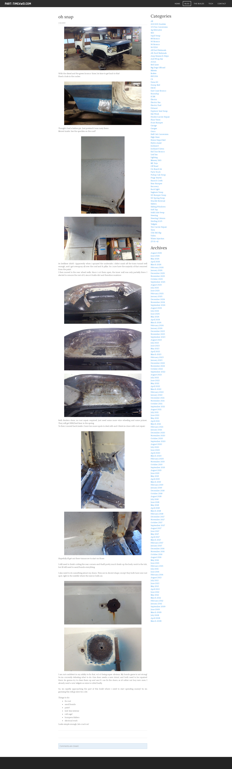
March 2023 (156, 354)
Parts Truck (155, 172)
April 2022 (155, 386)
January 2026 (156, 270)
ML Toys (154, 163)
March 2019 (156, 482)
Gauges (154, 128)
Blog (187, 3)
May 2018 (155, 505)
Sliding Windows (158, 207)
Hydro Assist (156, 143)
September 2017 (158, 525)
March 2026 (156, 264)
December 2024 (158, 299)
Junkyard (155, 146)
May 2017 (155, 534)
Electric (154, 99)
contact (222, 3)
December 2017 (157, 517)
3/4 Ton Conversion (159, 27)
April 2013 (155, 589)
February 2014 (157, 575)
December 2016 (157, 549)
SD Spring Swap (158, 198)
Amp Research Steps (160, 56)
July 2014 (154, 569)
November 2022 (158, 366)
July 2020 (155, 447)
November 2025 (158, 276)
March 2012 (156, 598)
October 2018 (156, 493)
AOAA (153, 62)
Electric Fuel (156, 105)
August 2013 (156, 578)
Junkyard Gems (157, 149)
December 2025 (158, 273)
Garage (154, 126)
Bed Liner (155, 65)
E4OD (153, 88)
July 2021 (155, 412)
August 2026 (156, 253)
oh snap (65, 16)
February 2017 (157, 543)
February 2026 (157, 267)
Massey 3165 (156, 160)
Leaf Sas (154, 154)
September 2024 (158, 305)
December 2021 (157, 398)
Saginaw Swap (157, 192)
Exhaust (154, 108)
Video (153, 236)
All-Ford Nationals (159, 53)
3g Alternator (156, 30)
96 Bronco (155, 44)
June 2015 (155, 563)
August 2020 (156, 444)
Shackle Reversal (158, 201)
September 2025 (158, 282)
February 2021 (157, 427)
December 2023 (158, 331)
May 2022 (155, 383)
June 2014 (155, 572)
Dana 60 (154, 82)
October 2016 (156, 554)
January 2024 (156, 328)
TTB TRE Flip (156, 233)
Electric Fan (156, 102)
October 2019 (156, 464)
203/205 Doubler (158, 24)
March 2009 (156, 612)
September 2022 (158, 372)
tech (211, 3)
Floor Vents (155, 120)
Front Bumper (157, 123)
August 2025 (156, 285)
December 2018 (157, 491)
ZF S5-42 (155, 241)
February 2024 (157, 325)
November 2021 (158, 401)
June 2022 (155, 380)
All (152, 21)
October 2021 (156, 404)
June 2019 (155, 473)
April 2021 (155, 421)
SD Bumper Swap (158, 195)
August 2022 (156, 375)
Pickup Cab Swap (158, 175)
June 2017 (155, 531)
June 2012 (155, 592)
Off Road (154, 166)
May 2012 (155, 595)
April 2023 (155, 351)
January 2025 (156, 296)
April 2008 (155, 618)
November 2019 (158, 462)
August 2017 (156, 528)
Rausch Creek (157, 181)
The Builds (199, 3)
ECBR (153, 97)
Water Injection (157, 239)
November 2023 (158, 334)
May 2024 (155, 317)
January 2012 (156, 604)
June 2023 (155, 346)
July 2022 (155, 378)
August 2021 (156, 409)
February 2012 (157, 601)
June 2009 (155, 609)
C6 (152, 79)
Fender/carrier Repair (160, 117)
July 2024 (155, 311)
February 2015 (157, 566)
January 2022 (156, 395)
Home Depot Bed (158, 140)
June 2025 (155, 291)
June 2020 (155, 450)
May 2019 (155, 476)
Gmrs (153, 131)
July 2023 (155, 343)
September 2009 (158, 606)
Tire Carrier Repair (159, 227)
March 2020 (156, 456)
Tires (153, 230)
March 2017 (156, 540)
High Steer (155, 137)
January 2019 (156, 488)
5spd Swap (155, 36)
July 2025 (155, 288)
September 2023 (158, 337)
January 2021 (156, 430)
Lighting (154, 157)
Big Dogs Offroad (158, 68)
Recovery (155, 186)
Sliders (154, 204)
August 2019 (156, 470)
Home (177, 3)
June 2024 (155, 314)
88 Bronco (155, 39)
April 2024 (155, 320)
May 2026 (155, 259)
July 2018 (155, 499)
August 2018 (156, 496)
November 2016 (158, 551)
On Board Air (156, 169)
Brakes (153, 73)
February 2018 (157, 514)
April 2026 (155, 262)
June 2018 (155, 502)
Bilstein (154, 70)
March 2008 (156, 621)
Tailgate (154, 224)
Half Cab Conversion (159, 134)
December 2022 (158, 363)
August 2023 (156, 340)
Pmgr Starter (156, 178)
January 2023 (156, 360)
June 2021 (155, 415)
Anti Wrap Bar (157, 59)
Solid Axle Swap (157, 212)
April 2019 (155, 479)
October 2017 (156, 522)
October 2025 (157, 279)
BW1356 (154, 76)
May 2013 (155, 586)
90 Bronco (155, 41)
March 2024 (156, 322)
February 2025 (157, 293)
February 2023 (157, 357)
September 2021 (158, 407)
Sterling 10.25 (156, 221)
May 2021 (155, 418)
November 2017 (157, 520)
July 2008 (155, 615)
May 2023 (155, 349)
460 (152, 33)
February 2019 (157, 485)
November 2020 (158, 435)
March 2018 (156, 511)
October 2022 (157, 369)
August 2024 (156, 308)
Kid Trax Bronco (158, 152)
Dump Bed (155, 85)
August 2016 (156, 557)
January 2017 (156, 546)
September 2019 (158, 467)
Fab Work (155, 114)
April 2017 (155, 537)
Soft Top (154, 210)
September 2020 (158, 441)
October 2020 (157, 438)
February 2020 (157, 459)
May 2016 (155, 560)
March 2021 (156, 424)
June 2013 (155, 583)
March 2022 (156, 389)
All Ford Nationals (158, 50)
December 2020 (158, 433)
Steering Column (158, 218)
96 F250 (154, 47)
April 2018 (155, 508)
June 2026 (155, 256)
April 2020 (155, 453)
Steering (154, 215)
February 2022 (157, 392)
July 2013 (155, 580)
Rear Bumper (156, 183)
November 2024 (158, 302)
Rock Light (155, 189)
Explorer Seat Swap (159, 111)
